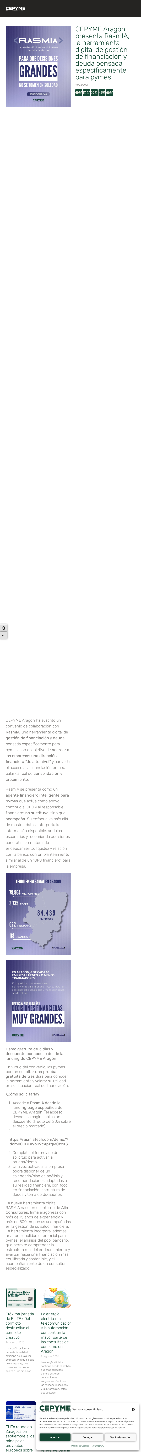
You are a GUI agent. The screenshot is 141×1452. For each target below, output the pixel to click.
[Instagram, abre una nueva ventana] (102, 92)
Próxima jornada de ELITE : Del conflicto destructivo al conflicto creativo (20, 1326)
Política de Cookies (80, 1445)
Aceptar (55, 1437)
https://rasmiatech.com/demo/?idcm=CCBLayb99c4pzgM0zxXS (38, 1141)
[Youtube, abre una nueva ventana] (109, 92)
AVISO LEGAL (98, 1445)
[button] (134, 1409)
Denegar (88, 1437)
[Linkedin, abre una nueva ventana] (86, 92)
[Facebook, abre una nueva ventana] (78, 92)
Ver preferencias (120, 1437)
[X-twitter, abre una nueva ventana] (94, 92)
